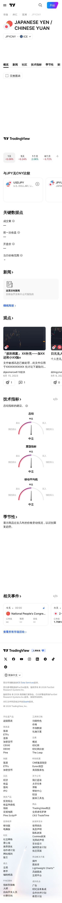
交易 (5, 867)
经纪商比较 (38, 748)
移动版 (6, 825)
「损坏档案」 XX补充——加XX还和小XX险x (24, 355)
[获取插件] (55, 399)
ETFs (6, 734)
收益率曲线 (9, 804)
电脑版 (6, 829)
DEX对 (6, 748)
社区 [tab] (24, 64)
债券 (5, 738)
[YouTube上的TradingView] (21, 659)
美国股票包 (38, 769)
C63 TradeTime (40, 815)
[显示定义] (13, 221)
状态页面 (37, 850)
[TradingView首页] (12, 5)
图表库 (35, 864)
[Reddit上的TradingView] (5, 667)
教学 (5, 871)
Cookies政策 (39, 836)
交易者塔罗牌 (39, 811)
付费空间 (8, 895)
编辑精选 (8, 874)
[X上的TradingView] (5, 659)
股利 (5, 787)
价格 (34, 724)
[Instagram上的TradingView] (29, 659)
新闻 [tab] (15, 64)
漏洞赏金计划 (39, 847)
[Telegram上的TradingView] (45, 659)
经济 (5, 780)
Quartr (26, 701)
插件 (34, 860)
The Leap (37, 752)
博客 (34, 787)
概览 (34, 741)
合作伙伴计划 (39, 892)
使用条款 (37, 825)
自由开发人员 (10, 892)
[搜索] (40, 5)
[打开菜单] (4, 5)
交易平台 (37, 875)
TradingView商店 (41, 808)
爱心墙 (6, 842)
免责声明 (37, 829)
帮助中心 (37, 790)
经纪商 (35, 745)
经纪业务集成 (39, 889)
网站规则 (8, 853)
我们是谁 (37, 780)
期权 (5, 808)
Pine (5, 752)
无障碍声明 (38, 839)
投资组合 (8, 801)
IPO (5, 790)
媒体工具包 (38, 798)
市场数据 (37, 728)
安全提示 (37, 843)
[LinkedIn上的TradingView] (37, 659)
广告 (34, 885)
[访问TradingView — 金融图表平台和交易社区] (16, 138)
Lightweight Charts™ (43, 868)
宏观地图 (8, 811)
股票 (5, 730)
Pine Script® (10, 815)
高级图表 (37, 871)
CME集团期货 (39, 762)
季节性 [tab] (50, 64)
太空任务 (37, 783)
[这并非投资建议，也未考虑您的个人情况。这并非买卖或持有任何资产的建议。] (26, 405)
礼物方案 (37, 731)
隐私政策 (37, 832)
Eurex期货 (37, 766)
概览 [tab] (6, 64)
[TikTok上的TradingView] (53, 659)
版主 (5, 857)
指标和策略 (9, 884)
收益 (5, 783)
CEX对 (6, 745)
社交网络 (8, 839)
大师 (5, 888)
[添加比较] (37, 184)
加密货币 (8, 741)
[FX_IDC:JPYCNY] (7, 347)
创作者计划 (9, 850)
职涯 (34, 794)
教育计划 (37, 896)
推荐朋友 (8, 846)
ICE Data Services (25, 682)
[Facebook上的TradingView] (13, 659)
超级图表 (8, 720)
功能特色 (37, 720)
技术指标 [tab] (36, 64)
